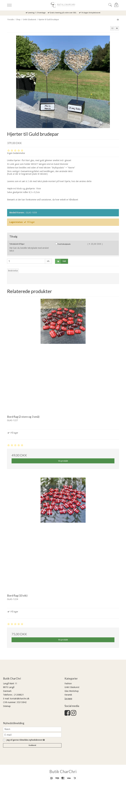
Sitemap (7, 706)
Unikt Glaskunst (72, 687)
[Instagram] (73, 714)
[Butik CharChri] (63, 5)
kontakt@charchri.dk (19, 698)
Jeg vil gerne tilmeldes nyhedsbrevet (25, 740)
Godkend (32, 745)
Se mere (68, 698)
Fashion (68, 683)
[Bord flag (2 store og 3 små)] (63, 355)
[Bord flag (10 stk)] (63, 534)
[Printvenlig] (118, 19)
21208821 (19, 695)
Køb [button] (64, 261)
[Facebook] (67, 714)
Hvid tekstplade (64, 244)
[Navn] (32, 729)
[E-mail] (32, 734)
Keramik (68, 695)
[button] (112, 28)
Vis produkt (63, 461)
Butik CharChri (63, 771)
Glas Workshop (72, 691)
